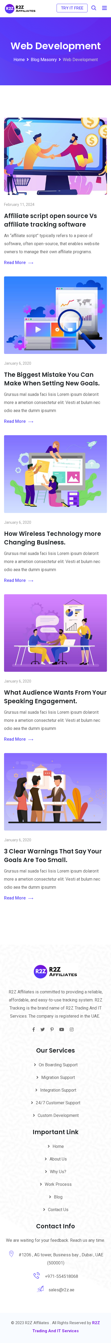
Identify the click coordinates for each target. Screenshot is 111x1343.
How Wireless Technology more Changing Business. (52, 538)
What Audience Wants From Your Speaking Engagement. (55, 696)
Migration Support (58, 1077)
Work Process (58, 1184)
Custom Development (58, 1115)
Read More (15, 262)
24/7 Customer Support (58, 1102)
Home (58, 1146)
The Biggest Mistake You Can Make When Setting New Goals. (52, 379)
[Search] (93, 7)
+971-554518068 (61, 1276)
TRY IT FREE (72, 8)
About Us (58, 1159)
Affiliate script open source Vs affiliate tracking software (50, 220)
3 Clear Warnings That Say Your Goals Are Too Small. (53, 855)
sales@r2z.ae (61, 1289)
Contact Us (58, 1209)
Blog (58, 1197)
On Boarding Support (58, 1064)
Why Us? (58, 1171)
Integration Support (58, 1090)
